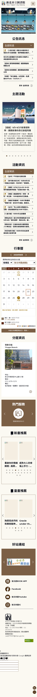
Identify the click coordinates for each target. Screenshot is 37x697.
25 (9, 298)
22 (28, 291)
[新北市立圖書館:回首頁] (13, 3)
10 (4, 285)
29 (14, 272)
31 (23, 272)
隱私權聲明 (25, 632)
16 (33, 285)
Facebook (16, 589)
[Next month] (26, 255)
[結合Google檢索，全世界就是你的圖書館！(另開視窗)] (18, 562)
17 (4, 291)
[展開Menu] (33, 4)
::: (0, 1)
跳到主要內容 (4, 1)
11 (9, 285)
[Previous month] (11, 255)
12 (14, 285)
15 (28, 285)
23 (33, 291)
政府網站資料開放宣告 (12, 632)
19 (14, 291)
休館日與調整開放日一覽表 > (18, 330)
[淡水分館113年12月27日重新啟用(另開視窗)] (18, 21)
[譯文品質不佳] (5, 658)
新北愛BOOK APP (19, 581)
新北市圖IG (16, 605)
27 (4, 272)
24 (4, 298)
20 (18, 291)
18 (9, 291)
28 (9, 272)
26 (14, 298)
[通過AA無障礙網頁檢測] (29, 640)
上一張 (2, 21)
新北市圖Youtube (19, 597)
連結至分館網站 (30, 391)
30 (18, 272)
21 (23, 291)
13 (18, 285)
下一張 (34, 21)
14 (23, 285)
